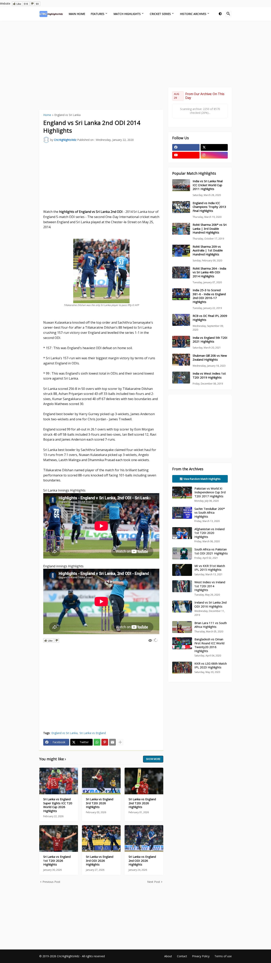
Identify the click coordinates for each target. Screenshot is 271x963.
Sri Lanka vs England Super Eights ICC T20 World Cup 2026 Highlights (57, 805)
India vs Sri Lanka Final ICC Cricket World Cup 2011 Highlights (208, 185)
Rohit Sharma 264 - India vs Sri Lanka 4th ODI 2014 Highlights (209, 272)
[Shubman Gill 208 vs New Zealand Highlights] (181, 360)
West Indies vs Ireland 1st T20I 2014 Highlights (209, 586)
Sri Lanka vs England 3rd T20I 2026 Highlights (99, 803)
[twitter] (214, 147)
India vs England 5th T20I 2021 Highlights (210, 340)
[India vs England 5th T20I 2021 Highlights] (181, 342)
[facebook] (186, 147)
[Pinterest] (104, 742)
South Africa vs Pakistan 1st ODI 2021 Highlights (211, 551)
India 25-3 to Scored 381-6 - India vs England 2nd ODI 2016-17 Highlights (209, 296)
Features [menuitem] (97, 14)
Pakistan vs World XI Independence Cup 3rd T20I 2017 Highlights (210, 492)
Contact (182, 956)
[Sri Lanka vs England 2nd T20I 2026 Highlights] (144, 781)
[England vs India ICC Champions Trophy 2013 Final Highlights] (181, 207)
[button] (220, 14)
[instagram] (214, 155)
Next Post (153, 882)
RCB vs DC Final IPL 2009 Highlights (210, 318)
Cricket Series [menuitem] (160, 14)
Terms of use (223, 956)
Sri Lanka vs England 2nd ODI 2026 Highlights (142, 860)
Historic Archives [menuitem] (193, 14)
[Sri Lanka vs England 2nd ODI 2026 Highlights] (144, 838)
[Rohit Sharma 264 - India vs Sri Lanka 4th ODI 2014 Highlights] (181, 272)
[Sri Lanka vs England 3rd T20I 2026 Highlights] (101, 781)
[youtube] (186, 155)
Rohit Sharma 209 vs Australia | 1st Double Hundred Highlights (208, 250)
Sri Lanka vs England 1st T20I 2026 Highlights (57, 860)
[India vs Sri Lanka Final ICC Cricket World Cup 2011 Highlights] (181, 185)
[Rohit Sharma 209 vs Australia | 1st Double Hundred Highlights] (181, 251)
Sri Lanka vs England (93, 733)
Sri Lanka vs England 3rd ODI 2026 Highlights (99, 860)
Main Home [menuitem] (77, 14)
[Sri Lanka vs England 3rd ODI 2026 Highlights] (101, 838)
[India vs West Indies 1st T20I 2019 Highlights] (181, 378)
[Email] (112, 742)
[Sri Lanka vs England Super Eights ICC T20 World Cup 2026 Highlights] (58, 781)
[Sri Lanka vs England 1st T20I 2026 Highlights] (58, 838)
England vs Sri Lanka (67, 115)
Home (47, 115)
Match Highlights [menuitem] (127, 14)
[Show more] (120, 742)
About (168, 956)
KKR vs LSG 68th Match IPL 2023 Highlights (210, 665)
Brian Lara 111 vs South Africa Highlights (210, 625)
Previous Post (51, 882)
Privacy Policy (200, 956)
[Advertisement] (135, 53)
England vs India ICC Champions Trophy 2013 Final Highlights (209, 207)
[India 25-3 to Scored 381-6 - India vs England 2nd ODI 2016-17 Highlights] (181, 294)
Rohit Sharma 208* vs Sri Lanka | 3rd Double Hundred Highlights (210, 228)
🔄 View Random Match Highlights (200, 479)
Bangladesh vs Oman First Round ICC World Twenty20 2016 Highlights (209, 645)
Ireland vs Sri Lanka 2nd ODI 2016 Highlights (210, 604)
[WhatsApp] (97, 742)
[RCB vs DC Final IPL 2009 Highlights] (181, 320)
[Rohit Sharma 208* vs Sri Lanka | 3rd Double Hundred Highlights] (181, 229)
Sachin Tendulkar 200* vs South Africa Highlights (209, 512)
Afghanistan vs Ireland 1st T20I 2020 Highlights (209, 533)
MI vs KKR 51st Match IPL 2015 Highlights (209, 568)
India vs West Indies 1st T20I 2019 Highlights (209, 375)
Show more (153, 759)
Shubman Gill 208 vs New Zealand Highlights (210, 357)
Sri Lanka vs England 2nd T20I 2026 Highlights (142, 803)
